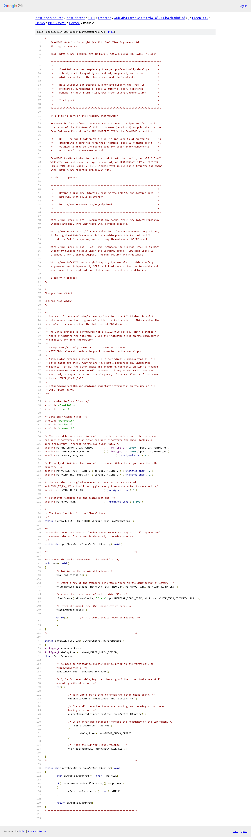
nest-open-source (49, 18)
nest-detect (76, 18)
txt (235, 831)
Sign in (243, 6)
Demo (40, 23)
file (111, 31)
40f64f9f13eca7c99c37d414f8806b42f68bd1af (149, 18)
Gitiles (22, 831)
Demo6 (74, 23)
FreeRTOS (200, 18)
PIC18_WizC (57, 23)
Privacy (32, 831)
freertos (104, 18)
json (244, 831)
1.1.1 (91, 18)
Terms (42, 831)
